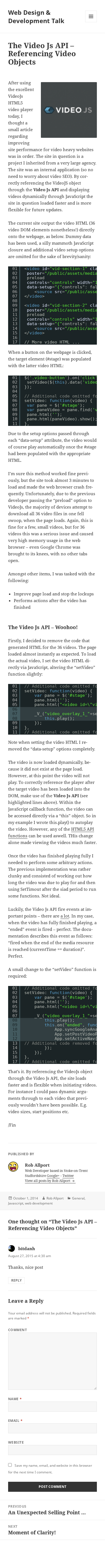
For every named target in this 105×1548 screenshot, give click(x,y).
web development (39, 1203)
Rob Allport (55, 1198)
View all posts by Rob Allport (48, 1180)
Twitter (68, 1175)
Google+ (53, 1175)
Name (15, 1399)
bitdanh (26, 1248)
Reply (16, 1280)
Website (16, 1442)
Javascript (15, 1203)
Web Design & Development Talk (36, 16)
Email (15, 1420)
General (78, 1198)
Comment (17, 1330)
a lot (64, 916)
